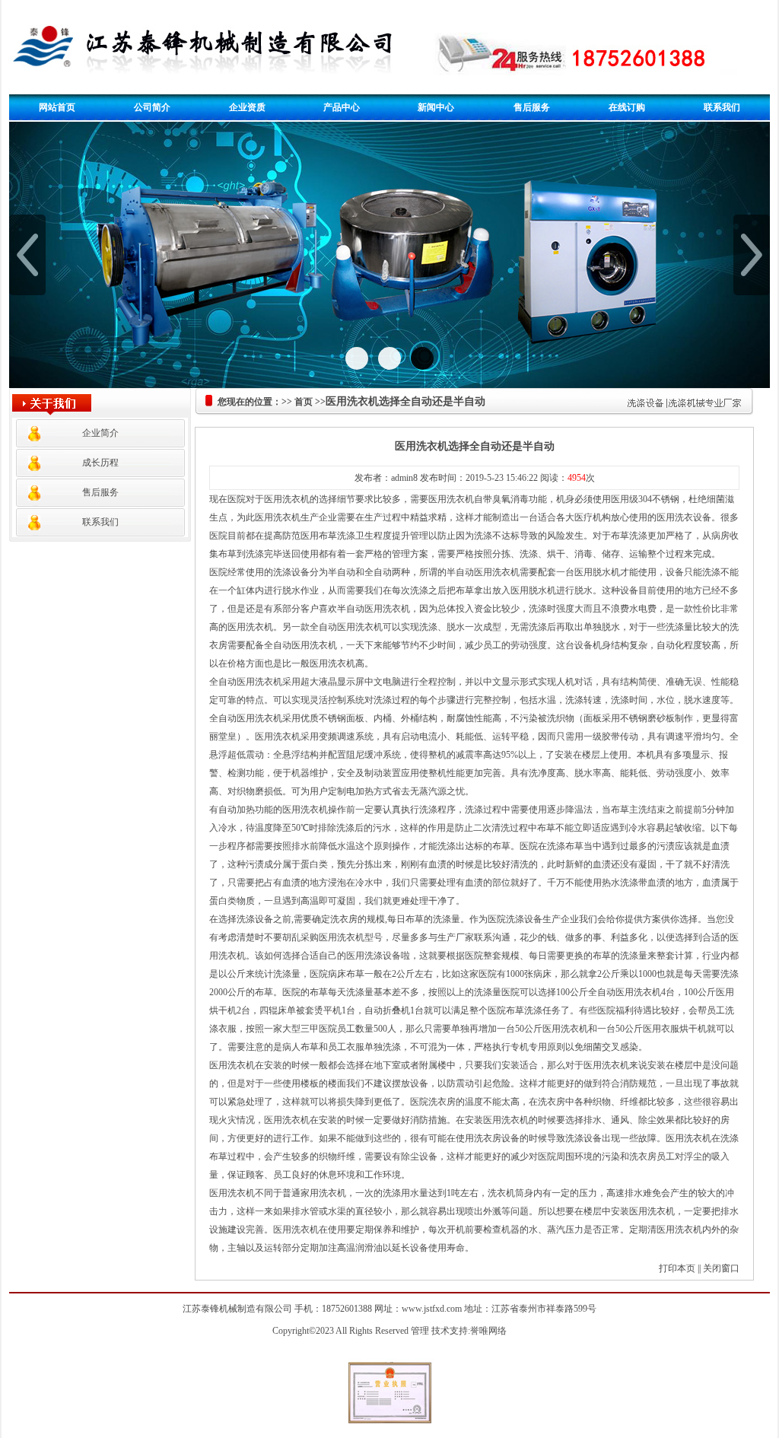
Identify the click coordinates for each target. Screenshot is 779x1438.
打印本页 (677, 1268)
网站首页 (57, 107)
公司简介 (152, 107)
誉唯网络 (488, 1330)
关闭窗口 (721, 1268)
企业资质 (247, 107)
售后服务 (532, 107)
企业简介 (100, 433)
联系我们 (722, 107)
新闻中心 (436, 107)
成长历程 (100, 462)
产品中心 (341, 107)
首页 (303, 401)
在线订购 (627, 107)
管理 (420, 1330)
